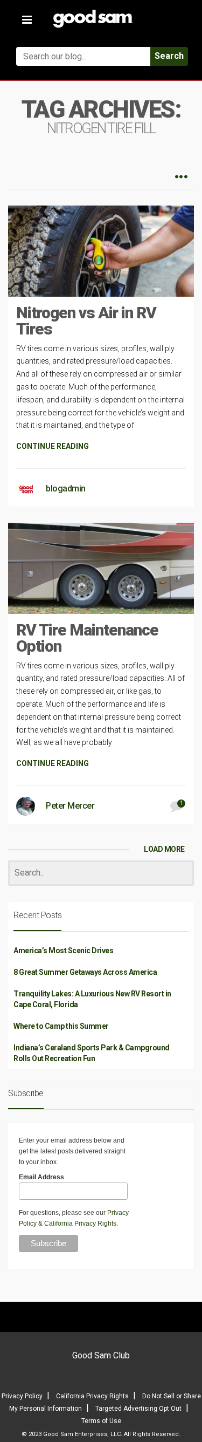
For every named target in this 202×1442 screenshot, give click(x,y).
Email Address (41, 1177)
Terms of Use (101, 1421)
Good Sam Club (101, 1355)
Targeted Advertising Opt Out (138, 1408)
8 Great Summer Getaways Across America (85, 972)
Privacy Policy (22, 1396)
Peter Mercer (70, 806)
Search (169, 56)
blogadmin (66, 488)
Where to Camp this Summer (61, 1026)
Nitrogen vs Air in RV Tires (86, 320)
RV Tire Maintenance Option (87, 637)
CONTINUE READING (52, 446)
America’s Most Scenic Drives (63, 950)
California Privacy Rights (80, 1223)
